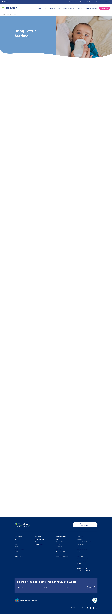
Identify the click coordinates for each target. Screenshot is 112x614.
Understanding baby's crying (62, 556)
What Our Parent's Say (82, 549)
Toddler (16, 544)
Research (79, 563)
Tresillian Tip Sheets (19, 556)
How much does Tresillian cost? (84, 541)
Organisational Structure (82, 558)
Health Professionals (19, 554)
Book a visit (104, 8)
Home (3, 14)
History (78, 551)
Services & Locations (19, 549)
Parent (16, 546)
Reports (78, 554)
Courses (16, 551)
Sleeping (58, 539)
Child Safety (79, 566)
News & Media (80, 556)
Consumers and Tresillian (82, 568)
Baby (8, 14)
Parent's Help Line (39, 539)
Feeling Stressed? (39, 544)
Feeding (58, 544)
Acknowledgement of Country (84, 570)
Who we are (79, 539)
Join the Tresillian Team (82, 561)
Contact (78, 546)
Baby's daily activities (60, 551)
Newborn (17, 539)
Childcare (58, 554)
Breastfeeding (59, 546)
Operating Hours (80, 544)
